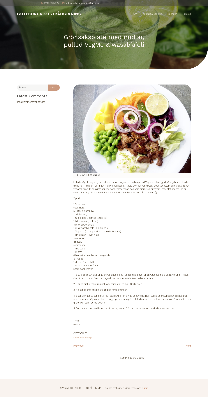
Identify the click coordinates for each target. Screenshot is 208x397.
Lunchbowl (78, 337)
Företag (187, 13)
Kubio (145, 388)
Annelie (84, 175)
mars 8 (96, 175)
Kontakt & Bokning (152, 13)
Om (135, 13)
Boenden (172, 13)
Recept (88, 337)
